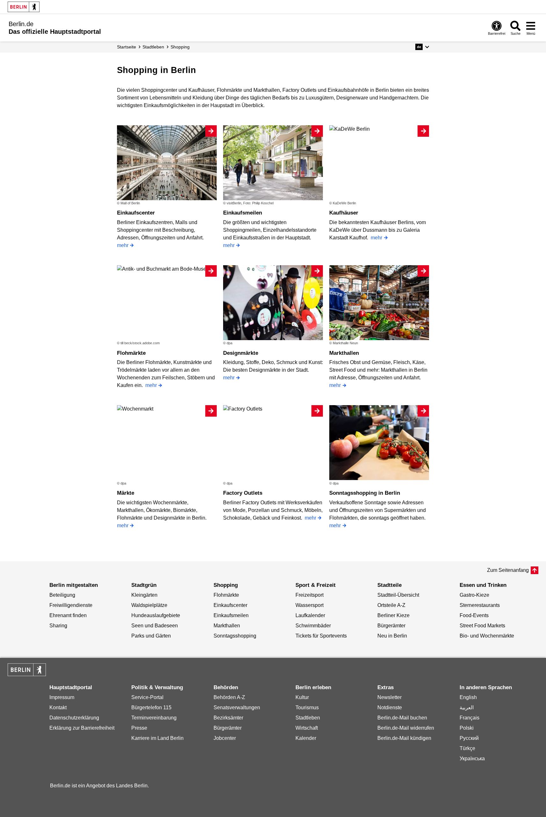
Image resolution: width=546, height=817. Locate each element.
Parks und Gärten (151, 635)
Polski (467, 728)
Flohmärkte (131, 353)
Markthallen (344, 353)
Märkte (125, 493)
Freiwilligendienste (70, 605)
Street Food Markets (482, 625)
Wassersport (309, 605)
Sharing (58, 625)
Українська (472, 758)
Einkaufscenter (136, 213)
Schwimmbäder (313, 625)
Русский (469, 738)
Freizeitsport (309, 595)
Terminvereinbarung (154, 717)
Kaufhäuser (343, 213)
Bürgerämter (391, 625)
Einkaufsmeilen (242, 213)
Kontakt (58, 707)
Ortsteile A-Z (391, 605)
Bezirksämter (228, 717)
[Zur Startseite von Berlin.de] (27, 674)
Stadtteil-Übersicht (398, 595)
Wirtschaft (306, 728)
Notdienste (389, 707)
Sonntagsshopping (235, 635)
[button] (422, 47)
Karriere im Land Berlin (157, 738)
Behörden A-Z (229, 697)
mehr (122, 245)
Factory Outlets (242, 493)
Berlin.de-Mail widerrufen (405, 728)
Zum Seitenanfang (508, 570)
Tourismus (307, 707)
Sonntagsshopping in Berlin (364, 493)
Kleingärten (144, 595)
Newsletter (389, 697)
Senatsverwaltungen (237, 707)
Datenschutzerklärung (74, 717)
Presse (139, 728)
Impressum (61, 697)
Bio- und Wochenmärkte (487, 635)
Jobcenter (225, 738)
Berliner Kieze (393, 615)
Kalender (305, 738)
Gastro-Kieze (474, 595)
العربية (467, 707)
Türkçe (467, 748)
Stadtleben (307, 717)
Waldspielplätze (149, 605)
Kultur (302, 697)
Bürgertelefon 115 (151, 707)
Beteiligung (62, 595)
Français (469, 717)
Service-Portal (147, 697)
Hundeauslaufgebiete (155, 615)
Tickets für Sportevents (321, 635)
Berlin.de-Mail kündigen (404, 738)
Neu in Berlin (392, 635)
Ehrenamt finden (68, 615)
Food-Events (474, 615)
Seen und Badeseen (154, 625)
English (468, 697)
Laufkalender (310, 615)
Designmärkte (240, 353)
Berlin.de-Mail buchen (402, 717)
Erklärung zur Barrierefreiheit (81, 728)
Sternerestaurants (480, 605)
